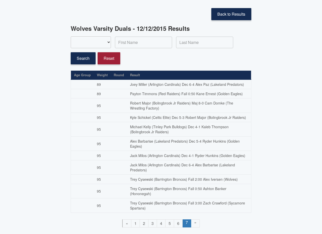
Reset (109, 58)
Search (83, 58)
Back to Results (231, 14)
